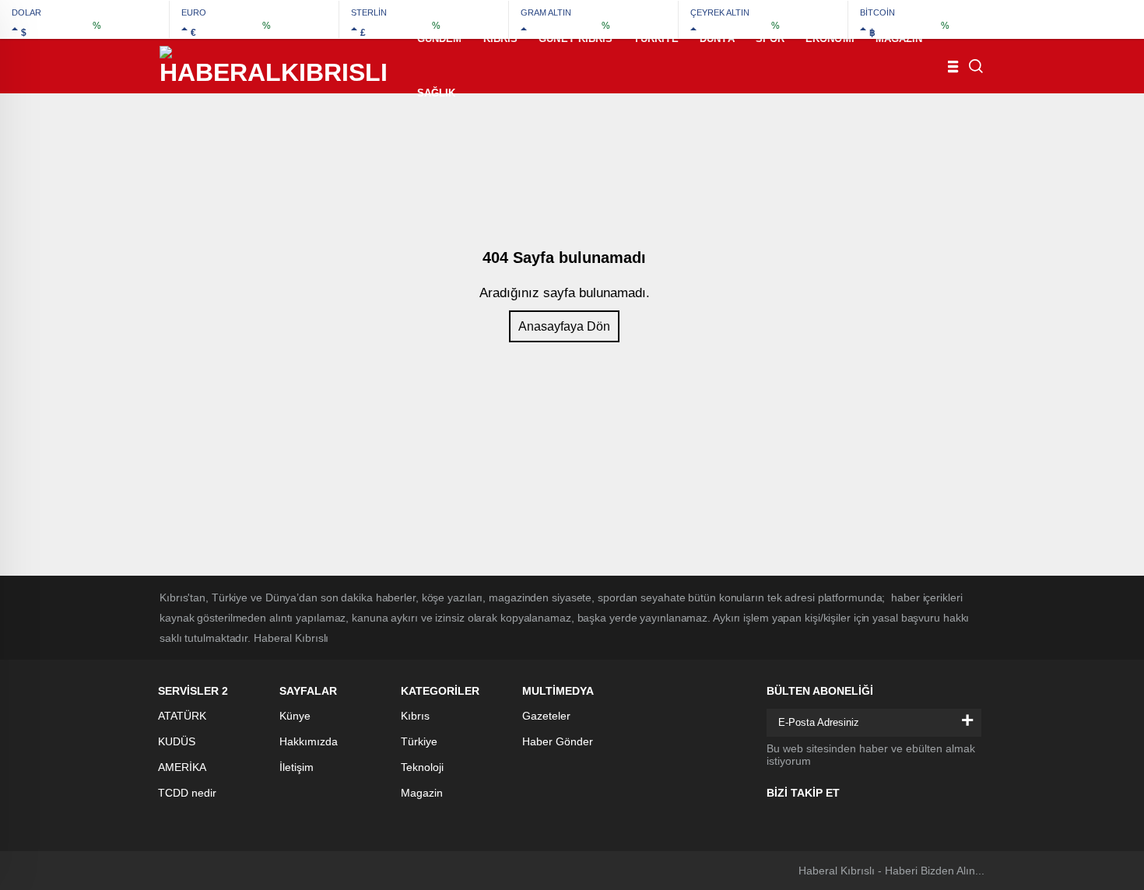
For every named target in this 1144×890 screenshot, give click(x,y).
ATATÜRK (182, 716)
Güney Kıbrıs (575, 38)
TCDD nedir (187, 793)
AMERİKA (182, 767)
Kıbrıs (500, 38)
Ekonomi (829, 38)
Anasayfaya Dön (564, 326)
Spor (770, 38)
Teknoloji (422, 767)
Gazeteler (546, 716)
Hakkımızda (308, 741)
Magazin (899, 38)
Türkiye (656, 38)
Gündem (439, 38)
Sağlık (436, 93)
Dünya (717, 38)
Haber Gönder (557, 741)
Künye (295, 716)
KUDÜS (176, 741)
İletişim (296, 767)
